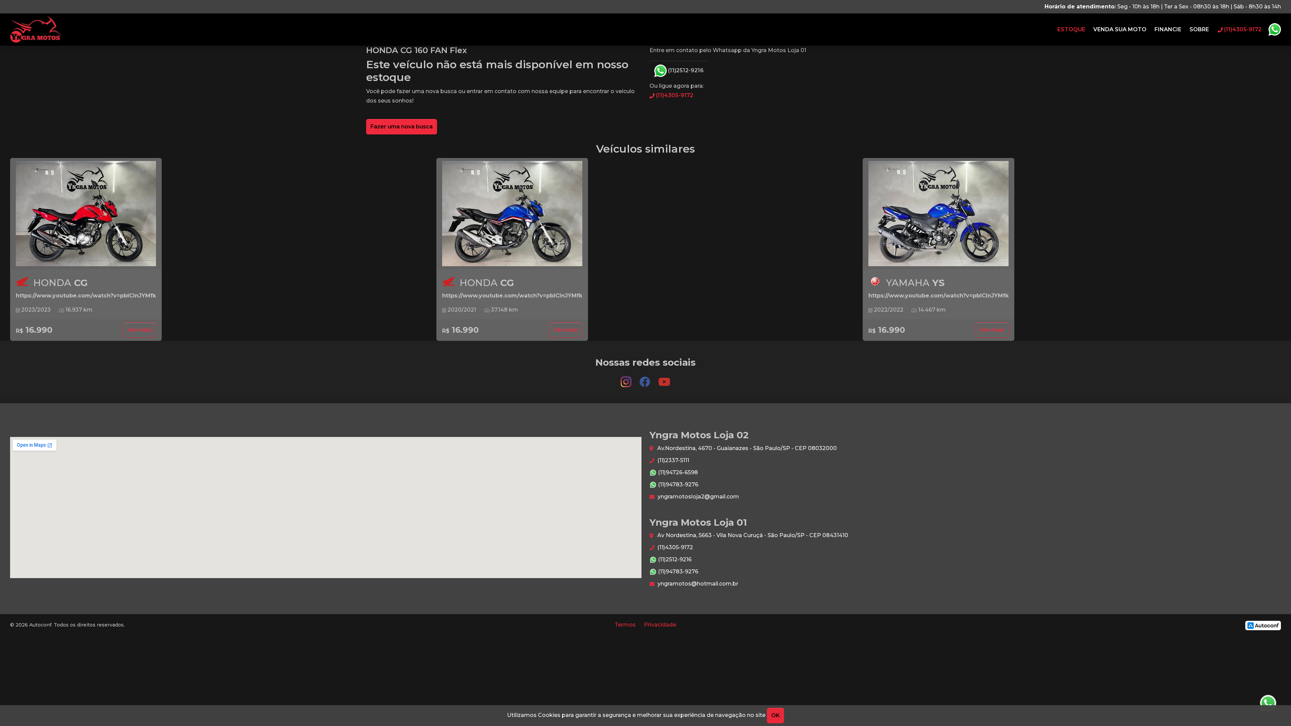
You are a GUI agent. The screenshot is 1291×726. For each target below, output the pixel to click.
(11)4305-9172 (674, 95)
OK (775, 715)
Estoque (1071, 29)
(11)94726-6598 (677, 472)
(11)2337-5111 (672, 460)
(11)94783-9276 (677, 484)
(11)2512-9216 (685, 70)
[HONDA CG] (85, 213)
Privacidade (660, 624)
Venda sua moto (1119, 29)
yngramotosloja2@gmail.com (697, 496)
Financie (1168, 29)
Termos (625, 624)
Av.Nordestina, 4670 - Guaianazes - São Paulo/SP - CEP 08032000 (746, 448)
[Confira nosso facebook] (645, 378)
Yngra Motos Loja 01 (36, 29)
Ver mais (139, 330)
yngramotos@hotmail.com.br (697, 583)
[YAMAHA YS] (938, 213)
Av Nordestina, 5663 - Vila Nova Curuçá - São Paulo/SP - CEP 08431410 (752, 535)
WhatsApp (1274, 29)
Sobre (1199, 29)
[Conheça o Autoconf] (1263, 625)
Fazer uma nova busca (401, 126)
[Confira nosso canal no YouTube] (664, 378)
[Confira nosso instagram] (626, 378)
